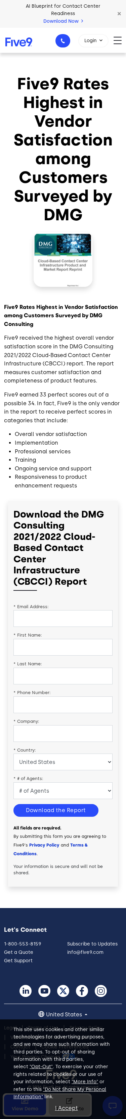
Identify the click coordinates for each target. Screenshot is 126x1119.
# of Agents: (28, 778)
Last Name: (27, 663)
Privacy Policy (44, 845)
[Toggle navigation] (120, 40)
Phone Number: (32, 692)
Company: (26, 721)
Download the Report (56, 810)
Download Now (61, 21)
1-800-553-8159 (62, 40)
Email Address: (31, 606)
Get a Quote (18, 952)
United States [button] (64, 1014)
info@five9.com (85, 952)
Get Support (18, 961)
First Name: (27, 635)
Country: (24, 750)
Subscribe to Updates (92, 944)
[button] (119, 13)
